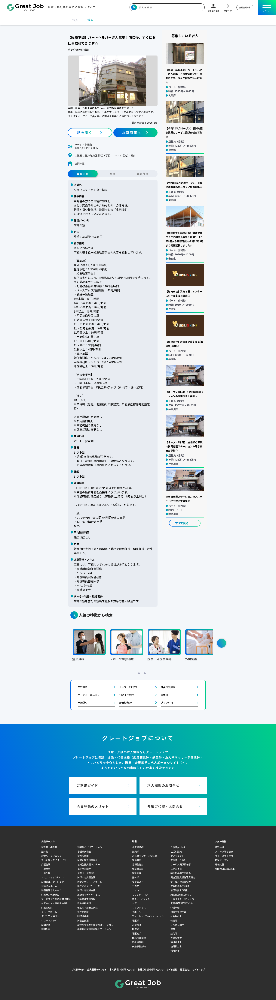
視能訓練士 (137, 873)
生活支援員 (176, 868)
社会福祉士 (176, 916)
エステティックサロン (52, 877)
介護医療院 (47, 907)
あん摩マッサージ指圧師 (144, 855)
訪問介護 (45, 924)
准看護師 (136, 924)
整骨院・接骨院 (49, 847)
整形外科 (219, 847)
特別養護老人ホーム (51, 890)
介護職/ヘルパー (178, 847)
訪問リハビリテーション (89, 847)
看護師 (135, 920)
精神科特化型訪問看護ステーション (95, 924)
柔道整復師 (137, 847)
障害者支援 (83, 920)
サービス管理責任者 (180, 881)
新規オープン (221, 860)
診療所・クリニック (51, 855)
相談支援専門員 (178, 911)
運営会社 (184, 969)
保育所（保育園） (86, 873)
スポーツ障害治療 (224, 851)
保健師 (173, 920)
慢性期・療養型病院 (87, 907)
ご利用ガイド (77, 969)
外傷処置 (219, 864)
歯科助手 (174, 950)
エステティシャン (141, 898)
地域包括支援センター (88, 864)
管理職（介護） (178, 860)
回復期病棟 (83, 916)
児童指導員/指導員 (179, 885)
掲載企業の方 (244, 7)
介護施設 (45, 864)
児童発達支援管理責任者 (182, 877)
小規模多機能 (84, 851)
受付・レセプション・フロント (148, 916)
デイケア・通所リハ (51, 916)
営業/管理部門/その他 (181, 903)
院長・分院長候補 (224, 855)
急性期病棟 (83, 911)
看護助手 (136, 933)
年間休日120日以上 (225, 868)
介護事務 (174, 907)
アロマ (135, 885)
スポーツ (136, 911)
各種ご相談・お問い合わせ (151, 969)
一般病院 (45, 868)
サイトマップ (198, 969)
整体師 (135, 877)
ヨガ (134, 903)
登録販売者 (176, 937)
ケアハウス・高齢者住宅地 (54, 903)
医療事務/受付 (139, 946)
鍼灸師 (135, 851)
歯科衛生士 (176, 942)
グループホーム (49, 911)
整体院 (44, 851)
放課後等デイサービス (88, 894)
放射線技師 (137, 942)
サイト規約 (172, 969)
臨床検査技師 (139, 937)
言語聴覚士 (137, 864)
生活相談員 (176, 851)
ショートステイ (49, 920)
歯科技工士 (176, 946)
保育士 (173, 929)
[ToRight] (221, 643)
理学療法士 (137, 860)
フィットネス (139, 907)
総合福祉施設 (84, 903)
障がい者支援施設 (86, 877)
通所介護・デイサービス (53, 860)
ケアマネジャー (178, 855)
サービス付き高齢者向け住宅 (56, 898)
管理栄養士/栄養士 (179, 890)
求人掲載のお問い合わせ (122, 969)
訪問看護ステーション (52, 881)
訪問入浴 (45, 929)
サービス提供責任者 (180, 864)
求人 (90, 20)
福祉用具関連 (84, 868)
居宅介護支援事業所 (87, 860)
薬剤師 (173, 933)
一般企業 (45, 873)
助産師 (135, 929)
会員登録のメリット (96, 969)
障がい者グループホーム (89, 881)
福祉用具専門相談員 (180, 873)
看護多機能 (83, 855)
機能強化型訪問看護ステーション (94, 929)
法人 (75, 20)
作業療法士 (137, 868)
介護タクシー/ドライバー (183, 898)
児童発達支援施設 (86, 898)
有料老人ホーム (49, 885)
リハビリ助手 (177, 924)
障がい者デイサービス (88, 885)
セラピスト (137, 881)
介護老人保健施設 (50, 894)
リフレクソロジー (141, 894)
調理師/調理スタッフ (181, 894)
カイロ (135, 890)
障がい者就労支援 (86, 890)
